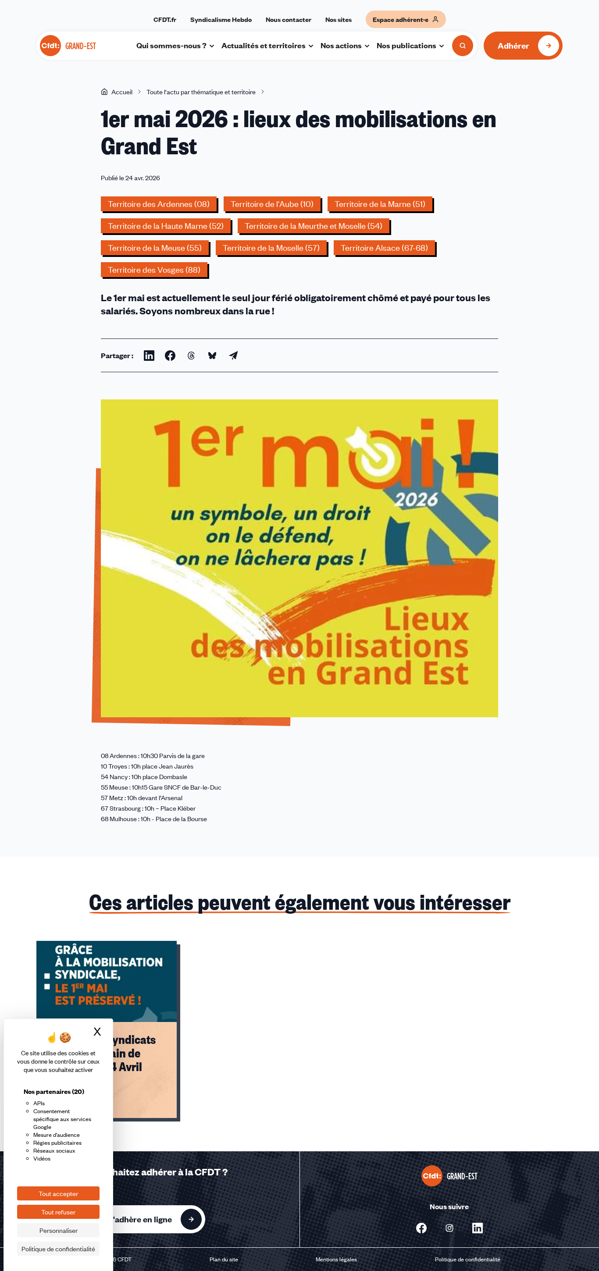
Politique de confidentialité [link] (58, 1248)
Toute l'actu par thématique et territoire (201, 91)
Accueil (121, 91)
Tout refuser (58, 1211)
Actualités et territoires (263, 45)
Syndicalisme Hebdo (221, 19)
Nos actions (341, 45)
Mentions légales (336, 1259)
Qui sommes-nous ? (171, 45)
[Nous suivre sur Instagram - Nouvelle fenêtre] (449, 1228)
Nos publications (406, 45)
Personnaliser (58, 1230)
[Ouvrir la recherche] (462, 45)
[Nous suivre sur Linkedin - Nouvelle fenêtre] (477, 1228)
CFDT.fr (164, 19)
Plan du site (224, 1259)
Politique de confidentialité (467, 1259)
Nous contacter (288, 19)
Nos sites (338, 19)
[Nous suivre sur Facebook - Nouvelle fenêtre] (421, 1228)
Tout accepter (58, 1193)
